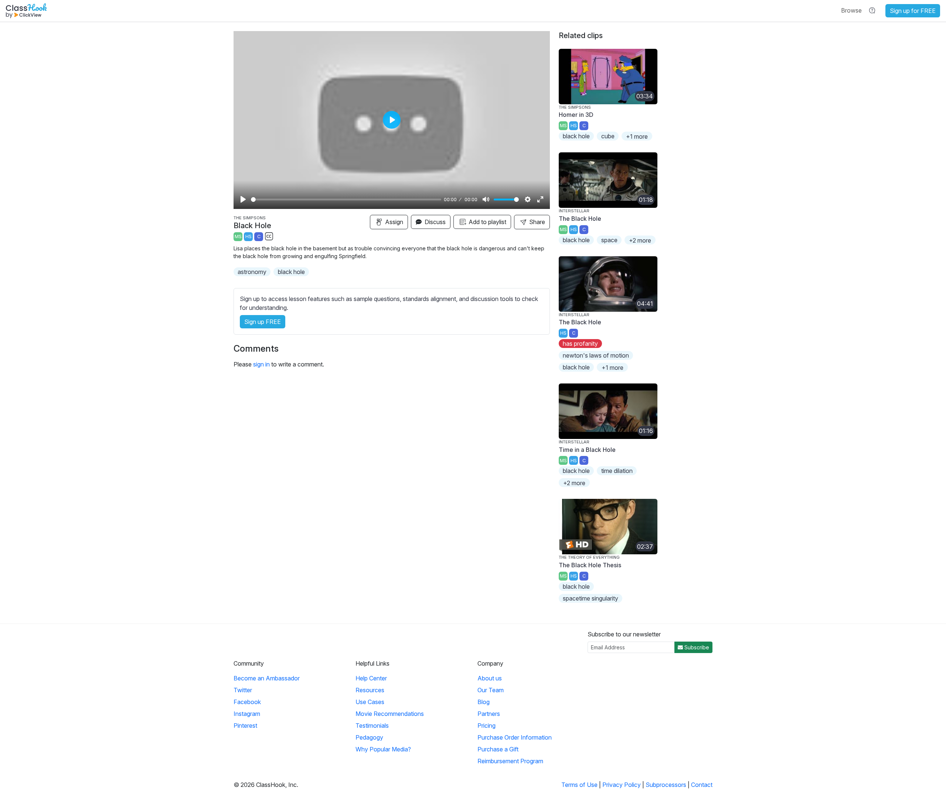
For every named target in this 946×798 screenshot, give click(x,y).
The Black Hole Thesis (590, 565)
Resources (369, 690)
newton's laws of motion (596, 355)
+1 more (637, 136)
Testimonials (372, 725)
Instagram (247, 713)
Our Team (490, 690)
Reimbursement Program (510, 761)
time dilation (617, 470)
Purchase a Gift (497, 749)
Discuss (434, 222)
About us (489, 678)
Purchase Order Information (514, 737)
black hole (291, 271)
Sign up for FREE (913, 10)
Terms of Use (579, 784)
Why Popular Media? (383, 749)
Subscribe (696, 647)
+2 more (640, 240)
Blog (483, 702)
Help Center (371, 678)
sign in (261, 364)
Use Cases (369, 702)
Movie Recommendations (389, 713)
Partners (488, 713)
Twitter (243, 690)
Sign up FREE (262, 321)
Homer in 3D (576, 114)
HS (248, 236)
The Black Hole (580, 218)
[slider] (346, 199)
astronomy (252, 271)
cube (608, 136)
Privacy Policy (621, 784)
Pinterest (245, 725)
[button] (851, 10)
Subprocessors (666, 784)
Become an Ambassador (267, 678)
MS (238, 236)
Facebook (247, 702)
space (609, 240)
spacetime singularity (590, 598)
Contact (701, 784)
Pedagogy (369, 737)
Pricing (486, 725)
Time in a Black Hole (587, 449)
